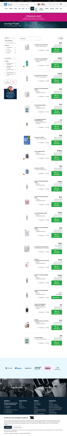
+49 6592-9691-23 (8, 412)
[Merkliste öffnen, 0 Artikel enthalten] (57, 4)
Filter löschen (13, 82)
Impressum (6, 433)
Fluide (20, 26)
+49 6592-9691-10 (11, 95)
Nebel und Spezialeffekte (12, 26)
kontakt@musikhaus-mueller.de (10, 0)
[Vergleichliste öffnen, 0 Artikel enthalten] (53, 4)
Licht (5, 26)
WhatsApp (55, 0)
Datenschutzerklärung (14, 433)
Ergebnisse (7, 82)
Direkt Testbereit (8, 40)
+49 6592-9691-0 (21, 0)
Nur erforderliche (17, 427)
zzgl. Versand (60, 44)
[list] (59, 38)
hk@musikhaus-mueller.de (11, 97)
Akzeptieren (8, 427)
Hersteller (7, 45)
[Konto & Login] (50, 4)
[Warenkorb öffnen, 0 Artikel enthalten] (61, 4)
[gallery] (62, 38)
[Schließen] (65, 14)
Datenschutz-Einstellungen (24, 433)
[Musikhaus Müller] (8, 4)
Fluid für (7, 61)
